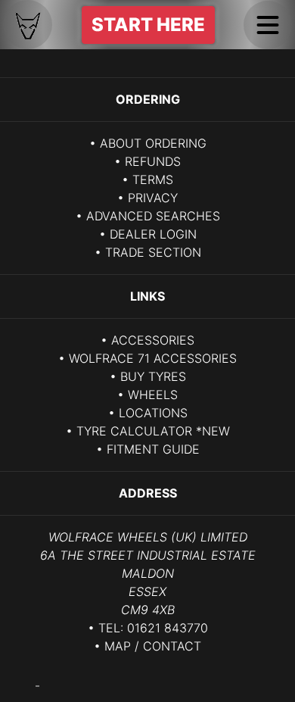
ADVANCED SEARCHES (153, 215)
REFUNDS (153, 161)
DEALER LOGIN (153, 234)
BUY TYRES (153, 376)
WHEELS (153, 394)
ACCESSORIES (152, 340)
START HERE (148, 25)
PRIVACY (153, 197)
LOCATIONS (153, 412)
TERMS (152, 179)
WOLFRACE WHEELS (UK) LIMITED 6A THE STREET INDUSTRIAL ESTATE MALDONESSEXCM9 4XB (148, 573)
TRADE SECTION (153, 252)
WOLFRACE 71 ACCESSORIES (153, 358)
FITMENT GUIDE (153, 449)
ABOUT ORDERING (153, 143)
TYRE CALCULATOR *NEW (153, 430)
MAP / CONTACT (152, 646)
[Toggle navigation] (268, 25)
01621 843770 (167, 627)
